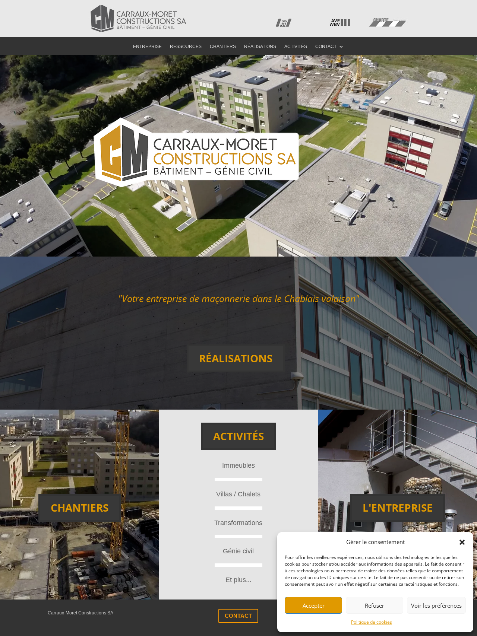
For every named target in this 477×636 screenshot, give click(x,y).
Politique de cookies (371, 622)
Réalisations (260, 46)
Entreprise (147, 46)
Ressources (186, 46)
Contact (326, 46)
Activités (295, 46)
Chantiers (223, 46)
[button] (462, 542)
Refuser (374, 605)
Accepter (314, 605)
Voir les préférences (436, 605)
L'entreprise (398, 507)
